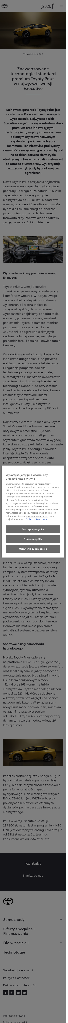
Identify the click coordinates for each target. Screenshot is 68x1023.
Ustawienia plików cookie (33, 548)
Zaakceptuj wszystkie (33, 529)
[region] (33, 511)
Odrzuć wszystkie (33, 538)
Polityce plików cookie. (37, 519)
